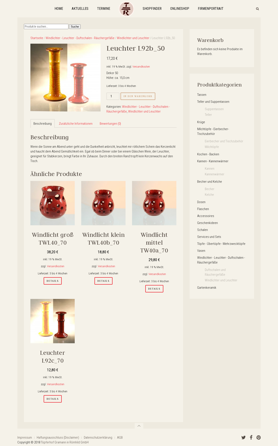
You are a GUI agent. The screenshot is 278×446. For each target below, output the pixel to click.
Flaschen (203, 209)
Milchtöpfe (212, 147)
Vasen (201, 251)
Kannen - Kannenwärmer (212, 161)
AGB (120, 437)
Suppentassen (214, 109)
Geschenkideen (207, 223)
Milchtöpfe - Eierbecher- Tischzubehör (213, 131)
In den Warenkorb (138, 96)
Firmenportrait (210, 9)
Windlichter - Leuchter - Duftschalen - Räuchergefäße (80, 38)
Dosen (201, 202)
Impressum (24, 437)
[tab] (42, 123)
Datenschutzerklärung (98, 437)
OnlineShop (179, 9)
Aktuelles (80, 9)
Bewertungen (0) (110, 124)
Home (59, 9)
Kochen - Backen (208, 154)
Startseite (36, 38)
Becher (209, 189)
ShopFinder (152, 9)
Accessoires (205, 216)
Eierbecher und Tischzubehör (224, 141)
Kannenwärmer (214, 174)
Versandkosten (141, 66)
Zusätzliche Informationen (76, 124)
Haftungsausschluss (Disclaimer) (58, 437)
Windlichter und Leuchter (133, 38)
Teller (208, 115)
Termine (103, 9)
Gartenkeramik (206, 288)
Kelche (209, 195)
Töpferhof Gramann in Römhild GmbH (65, 442)
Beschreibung (42, 124)
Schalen (202, 230)
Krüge (201, 122)
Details (53, 280)
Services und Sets (209, 237)
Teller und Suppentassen (213, 102)
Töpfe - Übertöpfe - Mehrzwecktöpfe (221, 244)
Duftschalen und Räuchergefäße (215, 272)
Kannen (209, 169)
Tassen (201, 95)
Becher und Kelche (209, 182)
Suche (75, 26)
